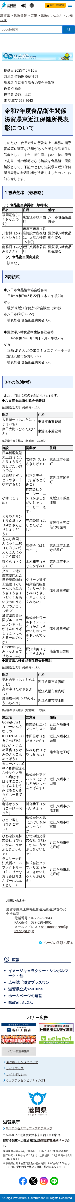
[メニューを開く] (70, 5)
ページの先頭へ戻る (58, 943)
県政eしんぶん (51, 15)
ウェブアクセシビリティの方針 (26, 1080)
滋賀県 (5, 15)
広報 (33, 15)
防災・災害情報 (57, 5)
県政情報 (20, 15)
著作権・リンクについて (22, 1062)
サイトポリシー (16, 1074)
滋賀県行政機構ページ (52, 1140)
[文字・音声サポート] (24, 6)
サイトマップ (15, 1068)
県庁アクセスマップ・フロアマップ (29, 1128)
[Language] (32, 6)
